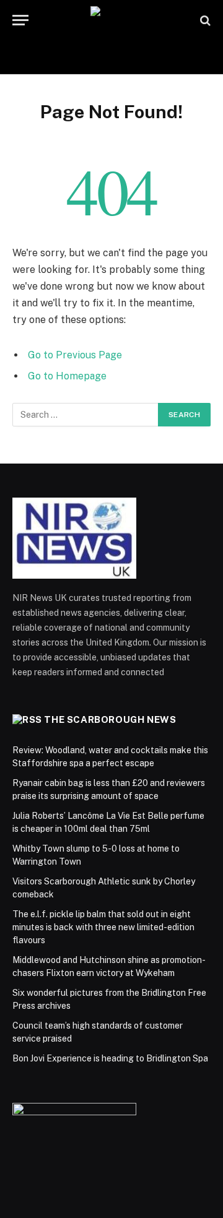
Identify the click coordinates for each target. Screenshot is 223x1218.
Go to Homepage (67, 376)
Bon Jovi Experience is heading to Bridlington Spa (110, 1058)
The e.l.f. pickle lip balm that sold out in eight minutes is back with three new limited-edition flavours (103, 927)
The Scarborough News (110, 719)
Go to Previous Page (75, 355)
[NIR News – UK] (111, 20)
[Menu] (20, 20)
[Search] (204, 20)
